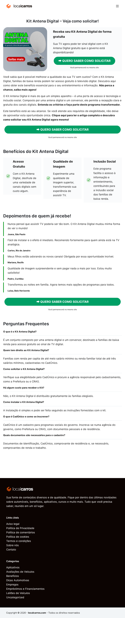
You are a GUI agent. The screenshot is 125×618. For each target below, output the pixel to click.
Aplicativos (13, 567)
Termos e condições (18, 541)
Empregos (12, 584)
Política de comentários (20, 532)
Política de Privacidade (20, 528)
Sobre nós (12, 545)
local (22, 6)
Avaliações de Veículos (20, 571)
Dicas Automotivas (17, 580)
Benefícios (12, 576)
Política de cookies (17, 536)
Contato (11, 549)
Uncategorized (15, 597)
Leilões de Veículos (18, 593)
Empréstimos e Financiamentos (25, 588)
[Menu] (117, 6)
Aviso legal (12, 523)
